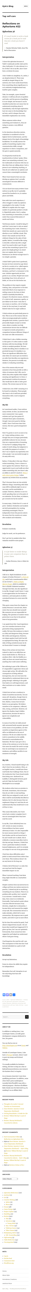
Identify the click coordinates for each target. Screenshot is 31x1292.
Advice (8, 1202)
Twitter (4, 1048)
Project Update (9, 1211)
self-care (12, 1005)
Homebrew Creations (9, 1279)
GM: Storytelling (11, 1235)
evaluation (22, 1001)
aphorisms (9, 1001)
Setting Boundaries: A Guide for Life (16, 1113)
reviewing (20, 1003)
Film (7, 1218)
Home (4, 1271)
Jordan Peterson (6, 1003)
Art (5, 1197)
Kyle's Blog (7, 6)
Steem (23, 1045)
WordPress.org (9, 1263)
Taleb (16, 1005)
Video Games (10, 1230)
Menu (26, 6)
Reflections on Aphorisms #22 (11, 25)
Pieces (8, 1204)
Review (6, 1216)
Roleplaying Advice (10, 1233)
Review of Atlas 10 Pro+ (16, 1165)
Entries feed (8, 1258)
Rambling (7, 1214)
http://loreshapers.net (9, 1045)
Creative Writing (9, 1200)
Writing (21, 1005)
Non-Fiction (10, 1226)
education (15, 1001)
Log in (6, 1256)
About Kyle (6, 1275)
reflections (14, 1003)
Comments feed (9, 1261)
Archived (7, 1195)
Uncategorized (9, 1242)
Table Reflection (9, 1240)
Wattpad (10, 1055)
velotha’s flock (7, 1283)
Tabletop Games (11, 1228)
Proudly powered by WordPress (18, 1288)
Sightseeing (8, 1237)
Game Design (8, 1209)
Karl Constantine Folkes (12, 1137)
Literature (9, 1221)
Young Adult (11, 1223)
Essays (6, 1207)
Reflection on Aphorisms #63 (13, 1139)
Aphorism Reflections (16, 999)
